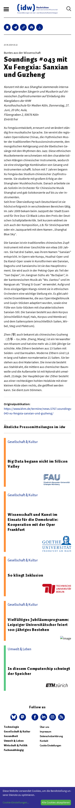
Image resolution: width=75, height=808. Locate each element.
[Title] (23, 27)
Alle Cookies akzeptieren (56, 802)
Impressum (45, 731)
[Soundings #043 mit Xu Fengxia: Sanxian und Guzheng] (15, 27)
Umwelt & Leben (14, 741)
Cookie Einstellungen (50, 745)
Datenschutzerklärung (51, 736)
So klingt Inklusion (25, 575)
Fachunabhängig (14, 750)
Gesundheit (11, 736)
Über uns (44, 727)
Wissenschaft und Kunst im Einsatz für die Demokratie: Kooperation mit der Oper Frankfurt (33, 522)
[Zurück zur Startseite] (37, 9)
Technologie (11, 727)
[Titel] (7, 27)
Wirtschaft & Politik (15, 745)
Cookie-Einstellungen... (16, 802)
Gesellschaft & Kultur (17, 731)
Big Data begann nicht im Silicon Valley (38, 463)
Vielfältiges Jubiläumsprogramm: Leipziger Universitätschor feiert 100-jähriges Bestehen (38, 625)
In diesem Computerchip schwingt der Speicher (39, 671)
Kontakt (44, 740)
